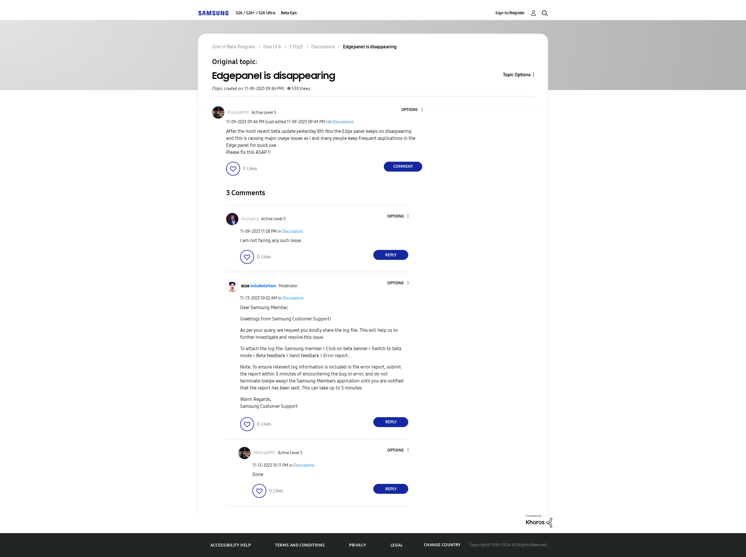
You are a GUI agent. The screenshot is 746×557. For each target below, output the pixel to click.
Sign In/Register (510, 12)
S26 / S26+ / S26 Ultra (255, 12)
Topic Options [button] (517, 74)
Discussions (342, 121)
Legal (396, 545)
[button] (412, 110)
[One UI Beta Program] (213, 13)
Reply (391, 255)
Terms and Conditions (300, 545)
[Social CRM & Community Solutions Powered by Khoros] (539, 520)
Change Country (442, 544)
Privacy (357, 545)
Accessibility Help (230, 545)
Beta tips (289, 12)
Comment (403, 166)
